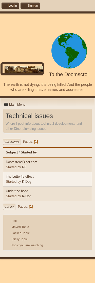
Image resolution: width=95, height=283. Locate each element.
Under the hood (17, 191)
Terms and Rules (44, 277)
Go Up (9, 206)
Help (29, 277)
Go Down (12, 141)
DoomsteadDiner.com (21, 162)
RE (24, 167)
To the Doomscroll (69, 74)
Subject (12, 152)
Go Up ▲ (63, 277)
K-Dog (26, 181)
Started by (29, 152)
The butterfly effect (20, 176)
